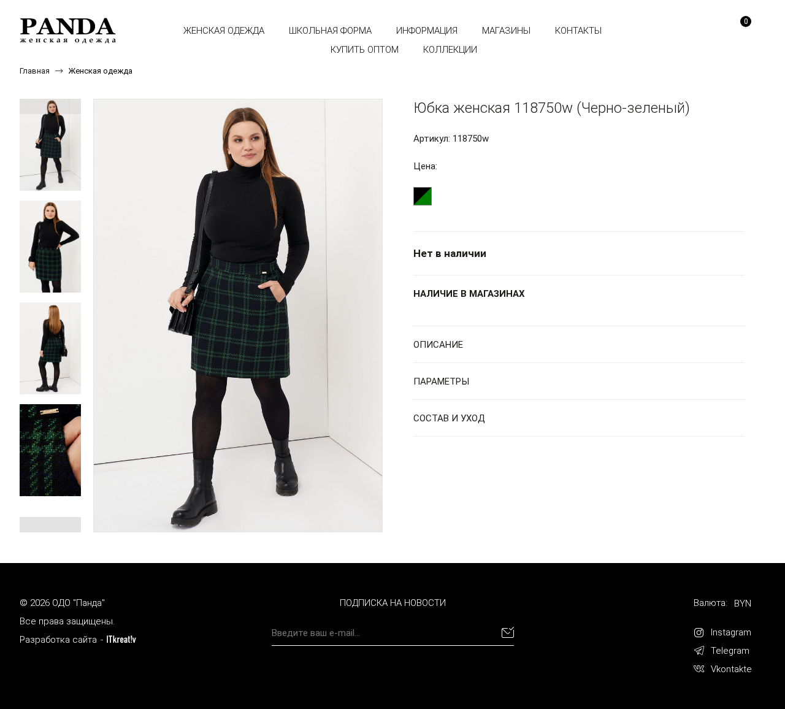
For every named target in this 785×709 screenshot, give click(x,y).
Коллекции (450, 49)
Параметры (441, 381)
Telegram (730, 650)
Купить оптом (365, 49)
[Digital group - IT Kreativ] (121, 639)
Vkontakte (731, 669)
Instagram (731, 632)
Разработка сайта (58, 639)
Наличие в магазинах (469, 293)
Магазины (506, 30)
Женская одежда (223, 30)
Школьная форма (330, 30)
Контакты (578, 30)
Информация (427, 30)
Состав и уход (449, 418)
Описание (438, 344)
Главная (35, 70)
